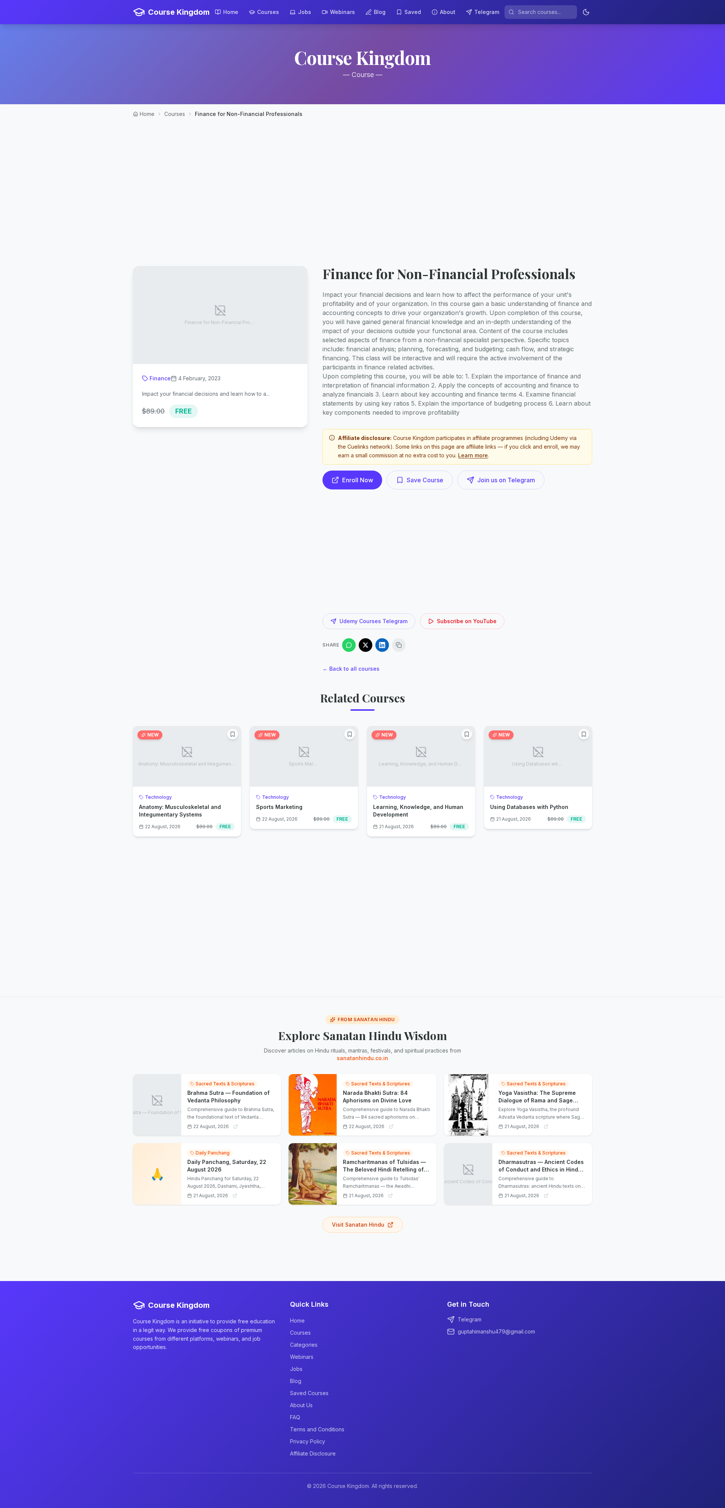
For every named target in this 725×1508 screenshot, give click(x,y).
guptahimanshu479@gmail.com (496, 1331)
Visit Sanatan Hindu (358, 1224)
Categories (304, 1344)
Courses (268, 12)
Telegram (486, 12)
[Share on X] (365, 645)
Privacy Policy (307, 1441)
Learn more (473, 455)
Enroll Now (357, 480)
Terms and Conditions (317, 1429)
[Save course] (232, 734)
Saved (412, 12)
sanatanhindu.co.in (362, 1058)
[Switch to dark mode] (586, 12)
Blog (380, 12)
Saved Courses (309, 1393)
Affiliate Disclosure (313, 1453)
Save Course (425, 480)
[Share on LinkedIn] (382, 645)
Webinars (342, 12)
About (447, 12)
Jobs (304, 12)
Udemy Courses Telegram (373, 621)
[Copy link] (399, 645)
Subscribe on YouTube (467, 621)
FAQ (295, 1417)
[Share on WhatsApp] (349, 645)
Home (230, 12)
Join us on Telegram (506, 480)
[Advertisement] (362, 186)
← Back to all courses (350, 668)
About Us (301, 1405)
